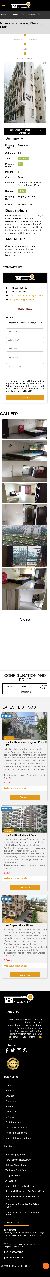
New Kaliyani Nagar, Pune (18, 1160)
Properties (16, 15)
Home (3, 15)
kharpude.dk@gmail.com (22, 299)
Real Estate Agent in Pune (18, 1138)
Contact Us (10, 1112)
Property (9, 317)
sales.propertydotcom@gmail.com (26, 295)
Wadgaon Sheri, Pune (16, 1170)
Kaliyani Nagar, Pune (15, 1165)
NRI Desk (10, 1117)
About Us (10, 1091)
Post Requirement (14, 1122)
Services (9, 1096)
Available (8, 738)
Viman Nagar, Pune (15, 1154)
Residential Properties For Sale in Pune (25, 1191)
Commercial (31, 15)
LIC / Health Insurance (16, 1127)
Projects (9, 1106)
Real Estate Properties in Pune (20, 1186)
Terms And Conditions (16, 1133)
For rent (6, 716)
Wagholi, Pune (12, 1175)
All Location (11, 1181)
